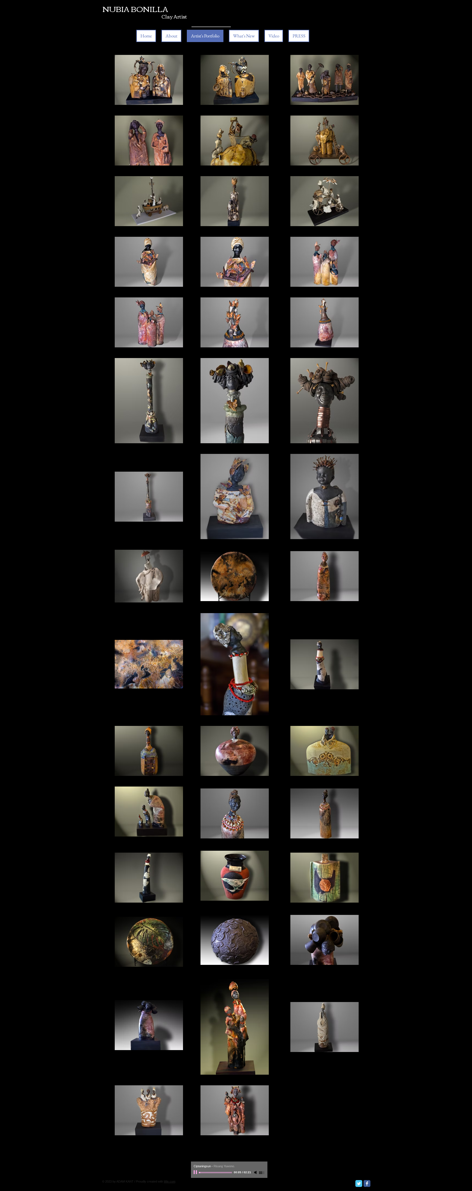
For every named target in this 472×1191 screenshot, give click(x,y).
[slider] (262, 1172)
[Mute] (256, 1172)
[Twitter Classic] (358, 1183)
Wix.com (169, 1181)
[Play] (196, 1172)
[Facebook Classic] (367, 1183)
